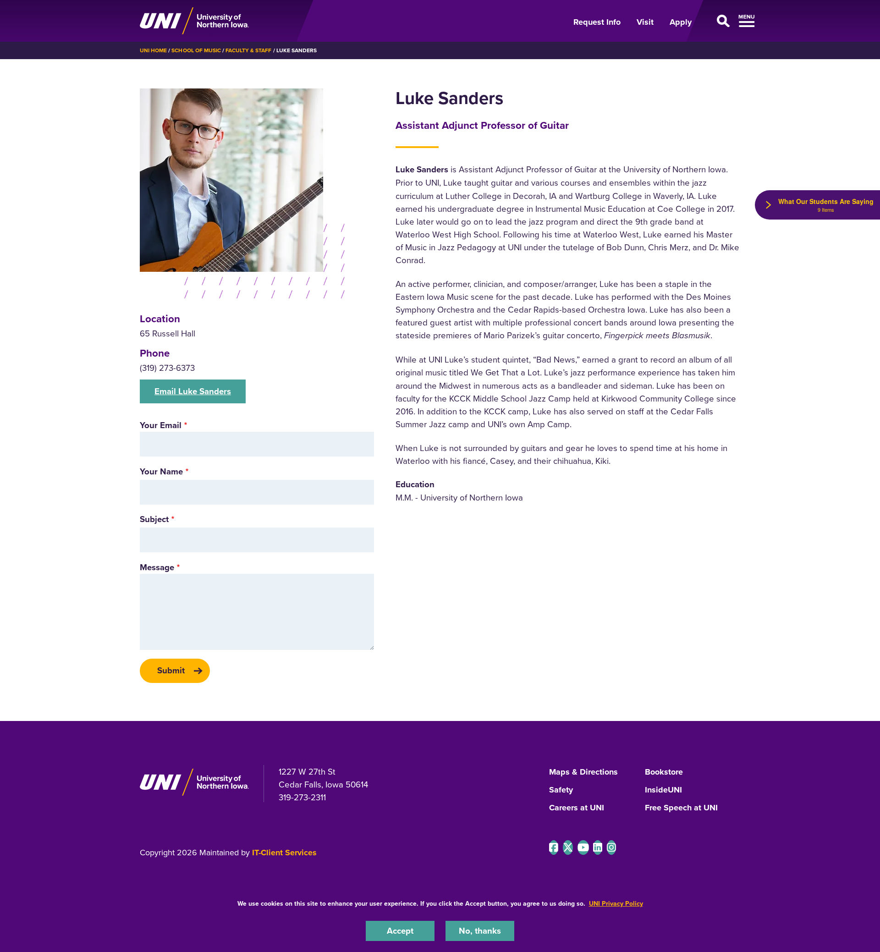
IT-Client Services (284, 852)
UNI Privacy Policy (616, 903)
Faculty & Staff (248, 50)
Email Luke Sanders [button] (192, 391)
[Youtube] (583, 847)
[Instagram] (611, 847)
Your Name (161, 471)
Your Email (161, 425)
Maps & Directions (583, 772)
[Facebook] (553, 847)
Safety (561, 790)
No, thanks (480, 930)
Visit (645, 22)
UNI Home (153, 50)
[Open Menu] (721, 21)
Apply (681, 22)
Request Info (597, 22)
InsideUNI (663, 790)
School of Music (195, 50)
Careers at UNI (576, 808)
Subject (154, 519)
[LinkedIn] (597, 847)
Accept (400, 930)
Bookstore (664, 772)
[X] (568, 847)
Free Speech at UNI (681, 808)
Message (157, 567)
